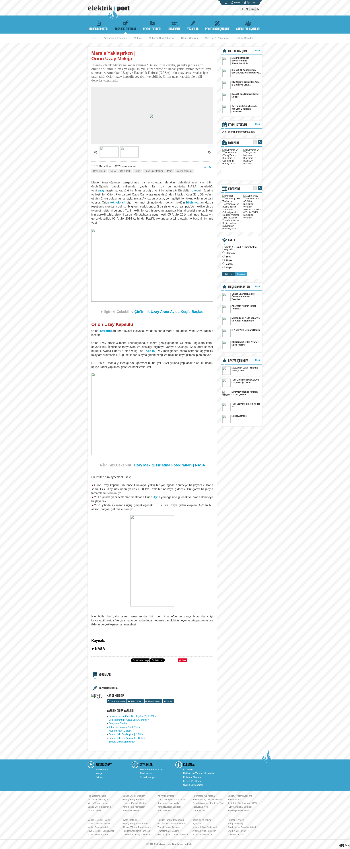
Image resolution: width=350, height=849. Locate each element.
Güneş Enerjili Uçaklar (133, 796)
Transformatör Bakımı (168, 831)
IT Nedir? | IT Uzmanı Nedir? (246, 330)
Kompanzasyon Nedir (168, 803)
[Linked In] (252, 10)
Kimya (228, 260)
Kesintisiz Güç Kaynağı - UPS (242, 803)
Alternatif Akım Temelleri (204, 831)
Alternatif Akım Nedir (202, 835)
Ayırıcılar (196, 824)
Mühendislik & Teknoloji (161, 38)
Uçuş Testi (125, 171)
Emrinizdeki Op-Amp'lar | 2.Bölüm (126, 734)
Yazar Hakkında (117, 701)
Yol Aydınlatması (166, 796)
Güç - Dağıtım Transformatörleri (173, 835)
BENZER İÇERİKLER (238, 361)
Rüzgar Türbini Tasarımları (171, 820)
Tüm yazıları (136, 701)
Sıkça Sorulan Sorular (151, 769)
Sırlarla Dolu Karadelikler (122, 741)
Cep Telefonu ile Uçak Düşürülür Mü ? (129, 719)
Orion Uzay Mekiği (154, 171)
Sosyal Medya (147, 777)
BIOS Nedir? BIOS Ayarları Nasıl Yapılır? (245, 343)
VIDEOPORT (234, 189)
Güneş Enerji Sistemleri (99, 807)
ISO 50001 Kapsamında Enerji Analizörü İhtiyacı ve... (246, 71)
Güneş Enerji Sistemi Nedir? (136, 824)
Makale (138, 38)
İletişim (99, 777)
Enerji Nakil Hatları (237, 831)
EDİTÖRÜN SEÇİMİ (237, 51)
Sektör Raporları (245, 38)
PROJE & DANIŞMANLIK (217, 29)
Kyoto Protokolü (130, 820)
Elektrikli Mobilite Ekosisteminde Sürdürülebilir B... (240, 61)
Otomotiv (230, 253)
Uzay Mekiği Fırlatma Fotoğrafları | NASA (169, 465)
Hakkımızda (102, 769)
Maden (229, 264)
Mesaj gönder (154, 701)
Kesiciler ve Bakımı (201, 820)
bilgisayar (193, 202)
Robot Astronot (239, 416)
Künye (99, 773)
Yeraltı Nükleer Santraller (170, 807)
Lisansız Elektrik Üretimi (134, 803)
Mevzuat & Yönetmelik (217, 38)
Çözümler (188, 769)
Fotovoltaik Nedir (200, 807)
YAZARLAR (193, 29)
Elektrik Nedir (234, 799)
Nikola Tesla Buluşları (98, 799)
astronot (106, 330)
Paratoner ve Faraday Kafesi (242, 827)
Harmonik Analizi (236, 820)
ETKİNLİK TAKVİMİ (238, 125)
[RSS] (257, 10)
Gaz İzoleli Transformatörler (171, 824)
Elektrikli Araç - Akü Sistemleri (207, 799)
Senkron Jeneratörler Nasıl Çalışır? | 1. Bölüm (133, 716)
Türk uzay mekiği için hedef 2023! (246, 405)
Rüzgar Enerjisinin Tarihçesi (136, 831)
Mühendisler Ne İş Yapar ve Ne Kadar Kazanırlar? (246, 319)
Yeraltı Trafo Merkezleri (133, 807)
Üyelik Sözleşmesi (193, 785)
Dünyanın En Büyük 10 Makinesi (249, 161)
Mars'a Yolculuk (184, 171)
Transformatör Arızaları (169, 827)
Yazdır (169, 701)
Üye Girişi (251, 2)
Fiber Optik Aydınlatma (203, 796)
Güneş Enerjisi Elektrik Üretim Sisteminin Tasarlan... (243, 297)
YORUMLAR (105, 674)
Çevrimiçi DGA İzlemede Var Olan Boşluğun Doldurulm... (244, 109)
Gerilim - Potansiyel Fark (240, 796)
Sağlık (228, 267)
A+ (211, 167)
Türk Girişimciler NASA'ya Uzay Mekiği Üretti (245, 381)
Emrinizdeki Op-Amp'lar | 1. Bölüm (127, 738)
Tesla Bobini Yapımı (97, 796)
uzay (101, 190)
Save (184, 660)
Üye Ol (237, 2)
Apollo (150, 350)
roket (194, 190)
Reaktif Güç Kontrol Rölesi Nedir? (245, 95)
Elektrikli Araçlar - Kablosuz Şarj (208, 803)
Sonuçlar (241, 274)
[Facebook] (242, 10)
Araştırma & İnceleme (115, 38)
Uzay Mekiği (99, 171)
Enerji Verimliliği (236, 824)
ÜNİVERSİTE (174, 29)
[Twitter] (247, 10)
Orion (137, 171)
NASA (113, 171)
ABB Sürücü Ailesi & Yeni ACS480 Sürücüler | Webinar (252, 213)
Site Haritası (146, 773)
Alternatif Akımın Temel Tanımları (244, 307)
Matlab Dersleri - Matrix (99, 820)
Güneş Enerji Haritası (133, 799)
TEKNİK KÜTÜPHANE (125, 29)
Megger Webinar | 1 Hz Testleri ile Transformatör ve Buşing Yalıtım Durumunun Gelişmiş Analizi (231, 222)
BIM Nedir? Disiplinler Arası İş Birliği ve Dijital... (246, 83)
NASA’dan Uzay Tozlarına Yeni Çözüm (245, 369)
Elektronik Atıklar (130, 810)
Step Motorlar (164, 810)
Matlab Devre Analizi (98, 827)
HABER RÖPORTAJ (98, 29)
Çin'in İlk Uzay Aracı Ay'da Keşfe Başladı (169, 312)
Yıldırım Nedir (94, 810)
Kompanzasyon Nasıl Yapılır (171, 799)
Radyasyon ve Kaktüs (238, 810)
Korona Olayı (198, 810)
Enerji (228, 256)
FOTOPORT (233, 143)
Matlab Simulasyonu (98, 835)
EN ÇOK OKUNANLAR (239, 287)
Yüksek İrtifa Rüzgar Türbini (136, 835)
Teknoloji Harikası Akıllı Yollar (124, 727)
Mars (169, 171)
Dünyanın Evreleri (118, 723)
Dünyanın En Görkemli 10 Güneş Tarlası (229, 161)
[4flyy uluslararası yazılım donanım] (344, 845)
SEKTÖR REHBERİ (152, 29)
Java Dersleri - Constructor (101, 831)
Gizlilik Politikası (192, 781)
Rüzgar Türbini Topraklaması (136, 827)
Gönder (228, 274)
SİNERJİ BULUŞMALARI (248, 29)
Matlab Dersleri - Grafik (99, 824)
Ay (155, 497)
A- (205, 167)
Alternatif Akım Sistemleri (204, 827)
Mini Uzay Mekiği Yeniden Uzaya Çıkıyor (245, 393)
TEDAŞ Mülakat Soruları (240, 807)
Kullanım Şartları (192, 777)
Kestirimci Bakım (236, 835)
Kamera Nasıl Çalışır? (120, 730)
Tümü (93, 38)
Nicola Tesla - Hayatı (98, 803)
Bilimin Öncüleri (189, 38)
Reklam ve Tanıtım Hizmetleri (199, 773)
